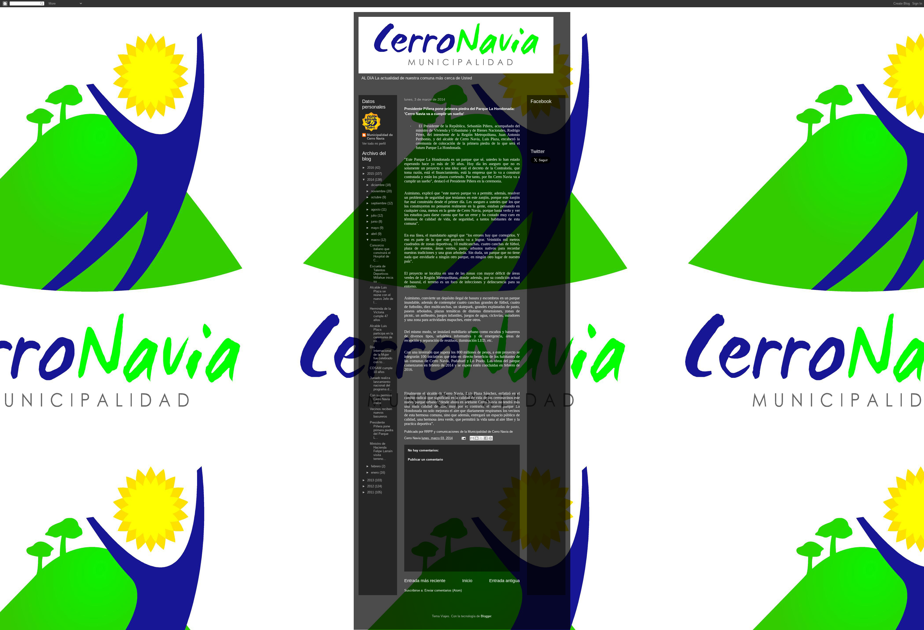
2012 (371, 486)
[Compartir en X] (481, 438)
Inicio (467, 580)
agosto (376, 209)
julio (374, 215)
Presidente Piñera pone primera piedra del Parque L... (381, 430)
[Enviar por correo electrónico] (472, 438)
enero (375, 472)
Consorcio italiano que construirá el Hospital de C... (380, 253)
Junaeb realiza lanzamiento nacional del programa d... (381, 383)
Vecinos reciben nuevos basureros (381, 412)
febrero (376, 466)
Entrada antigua (504, 580)
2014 (371, 179)
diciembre (378, 185)
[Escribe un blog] (476, 438)
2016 (371, 167)
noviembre (378, 191)
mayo (375, 228)
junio (375, 221)
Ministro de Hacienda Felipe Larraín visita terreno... (381, 451)
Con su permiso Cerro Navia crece (381, 399)
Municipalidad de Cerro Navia (380, 136)
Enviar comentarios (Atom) (443, 590)
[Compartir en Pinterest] (490, 438)
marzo (376, 240)
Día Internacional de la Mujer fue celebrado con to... (381, 354)
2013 (371, 480)
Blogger (486, 616)
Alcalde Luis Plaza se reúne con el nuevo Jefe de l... (381, 295)
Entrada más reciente (424, 580)
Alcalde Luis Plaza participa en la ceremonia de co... (381, 333)
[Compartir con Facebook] (485, 438)
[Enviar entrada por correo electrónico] (463, 438)
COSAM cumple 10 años (381, 370)
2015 (371, 173)
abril (374, 234)
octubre (376, 197)
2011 (371, 492)
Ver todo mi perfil (374, 143)
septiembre (379, 203)
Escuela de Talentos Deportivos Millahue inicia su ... (381, 273)
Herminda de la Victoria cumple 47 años (380, 314)
